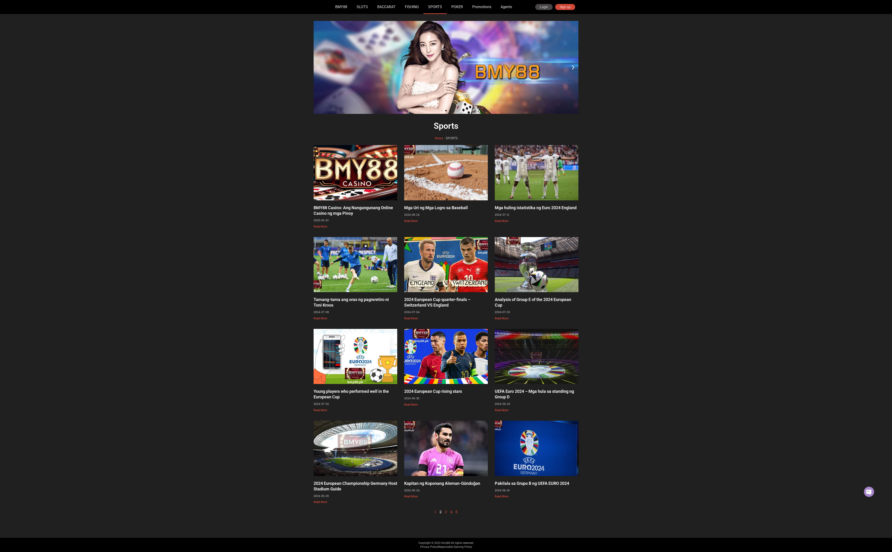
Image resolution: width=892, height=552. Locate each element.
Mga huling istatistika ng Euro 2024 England (536, 207)
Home (439, 138)
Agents (506, 7)
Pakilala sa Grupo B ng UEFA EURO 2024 (532, 483)
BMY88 (341, 7)
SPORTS (435, 7)
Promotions (481, 7)
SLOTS (362, 7)
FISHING (412, 7)
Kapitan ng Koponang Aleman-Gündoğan (442, 483)
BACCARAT (386, 7)
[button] (319, 67)
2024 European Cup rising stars (433, 391)
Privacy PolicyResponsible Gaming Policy (446, 547)
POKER (457, 7)
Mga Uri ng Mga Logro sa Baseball (436, 207)
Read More (320, 226)
